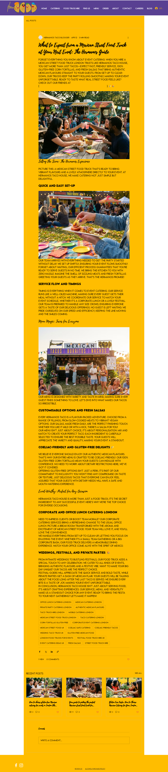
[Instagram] (21, 765)
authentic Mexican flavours (90, 607)
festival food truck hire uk (91, 638)
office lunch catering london (55, 602)
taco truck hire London (52, 612)
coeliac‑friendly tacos (106, 628)
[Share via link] (58, 652)
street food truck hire (96, 643)
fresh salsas (74, 643)
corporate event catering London (90, 622)
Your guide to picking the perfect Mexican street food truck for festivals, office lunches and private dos (83, 704)
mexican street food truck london (58, 617)
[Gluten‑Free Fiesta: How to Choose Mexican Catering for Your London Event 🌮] (124, 688)
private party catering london (55, 607)
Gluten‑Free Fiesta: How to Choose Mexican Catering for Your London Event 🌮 (122, 704)
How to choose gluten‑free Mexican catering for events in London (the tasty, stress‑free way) (43, 704)
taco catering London (92, 617)
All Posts (31, 20)
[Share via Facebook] (39, 652)
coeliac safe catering (79, 628)
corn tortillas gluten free (54, 622)
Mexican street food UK (52, 628)
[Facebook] (16, 765)
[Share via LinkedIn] (52, 652)
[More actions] (128, 37)
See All (138, 673)
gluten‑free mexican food (81, 633)
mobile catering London (81, 612)
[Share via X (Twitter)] (46, 652)
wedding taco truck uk (51, 633)
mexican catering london (88, 602)
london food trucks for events (56, 638)
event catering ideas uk (52, 643)
